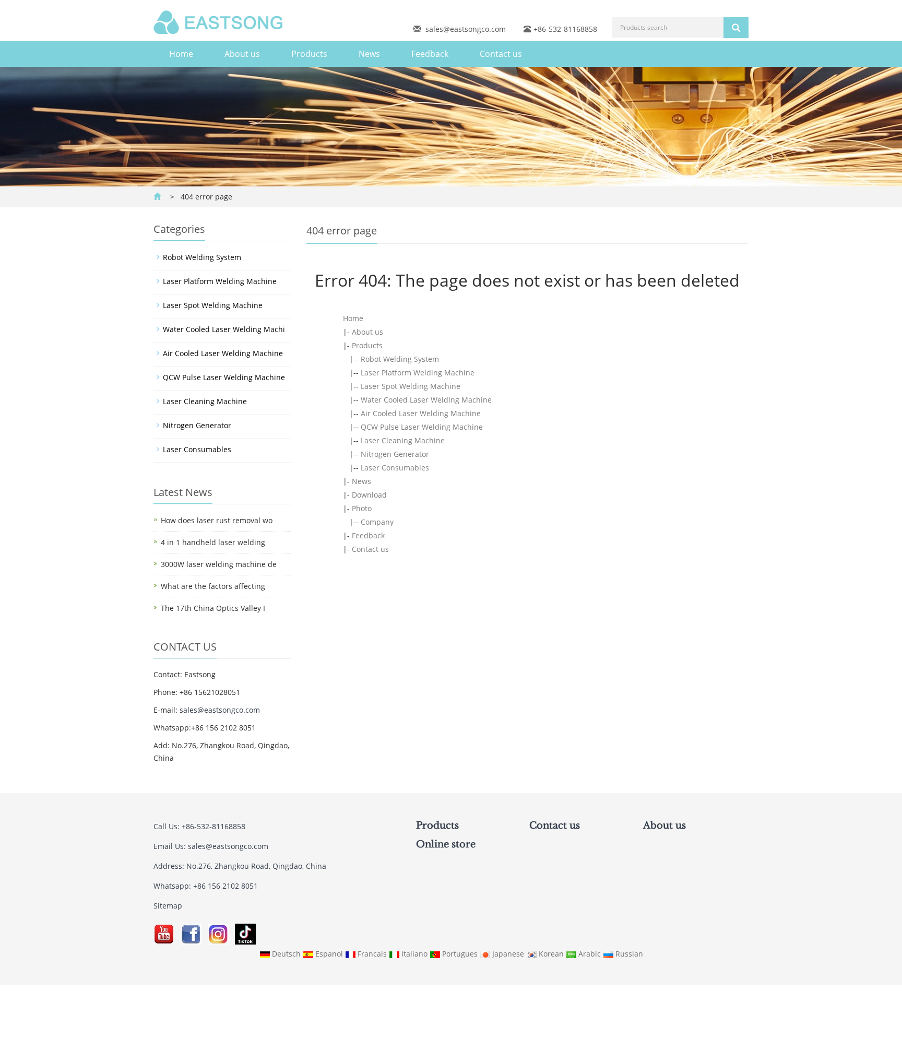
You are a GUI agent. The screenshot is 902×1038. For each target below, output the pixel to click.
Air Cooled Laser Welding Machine (421, 413)
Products (309, 54)
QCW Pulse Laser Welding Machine (422, 427)
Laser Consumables (395, 468)
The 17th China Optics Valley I (213, 608)
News (369, 54)
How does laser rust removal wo (216, 520)
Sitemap (167, 906)
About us (242, 54)
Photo (362, 508)
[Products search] (736, 27)
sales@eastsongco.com (465, 29)
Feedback (429, 54)
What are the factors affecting (213, 586)
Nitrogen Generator (395, 454)
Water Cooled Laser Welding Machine (426, 400)
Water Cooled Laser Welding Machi (224, 329)
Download (369, 495)
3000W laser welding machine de (219, 564)
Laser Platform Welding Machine (417, 373)
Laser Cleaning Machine (403, 440)
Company (377, 522)
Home (181, 54)
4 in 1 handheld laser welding (213, 542)
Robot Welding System (400, 359)
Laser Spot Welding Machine (410, 386)
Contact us (501, 54)
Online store (446, 844)
